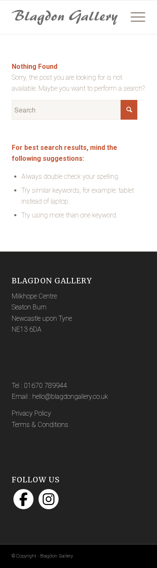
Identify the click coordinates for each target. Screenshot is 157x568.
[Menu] (133, 17)
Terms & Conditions (40, 425)
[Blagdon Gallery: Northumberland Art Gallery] (65, 17)
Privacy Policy (31, 413)
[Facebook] (23, 499)
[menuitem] (133, 17)
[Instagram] (49, 499)
